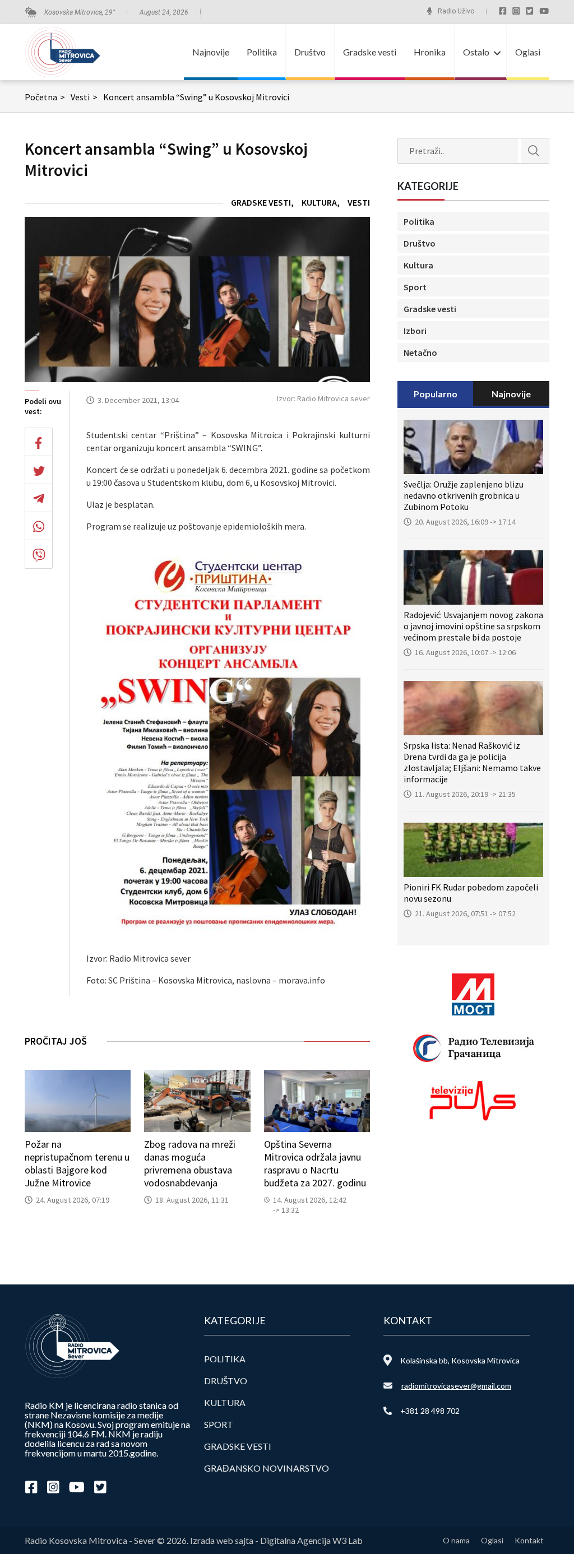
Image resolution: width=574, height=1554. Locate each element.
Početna (45, 97)
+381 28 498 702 (430, 1411)
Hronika (430, 52)
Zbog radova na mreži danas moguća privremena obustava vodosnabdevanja (189, 1163)
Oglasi (527, 52)
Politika (262, 52)
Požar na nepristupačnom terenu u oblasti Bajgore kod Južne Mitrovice (77, 1163)
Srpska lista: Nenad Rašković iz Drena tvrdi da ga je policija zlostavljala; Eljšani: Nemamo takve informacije (472, 762)
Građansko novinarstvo (266, 1468)
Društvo (310, 52)
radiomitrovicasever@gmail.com (456, 1385)
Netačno (420, 352)
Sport (415, 286)
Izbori (415, 330)
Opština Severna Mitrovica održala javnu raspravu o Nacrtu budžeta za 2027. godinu (315, 1163)
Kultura (319, 202)
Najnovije (210, 52)
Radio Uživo (456, 11)
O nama (456, 1540)
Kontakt (529, 1540)
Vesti (84, 97)
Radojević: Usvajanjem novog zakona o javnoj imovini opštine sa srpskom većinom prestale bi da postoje (473, 626)
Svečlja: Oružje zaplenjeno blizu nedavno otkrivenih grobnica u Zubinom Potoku (464, 495)
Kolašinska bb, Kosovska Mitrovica (460, 1360)
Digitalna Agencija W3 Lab (311, 1540)
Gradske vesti (369, 52)
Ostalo (476, 52)
